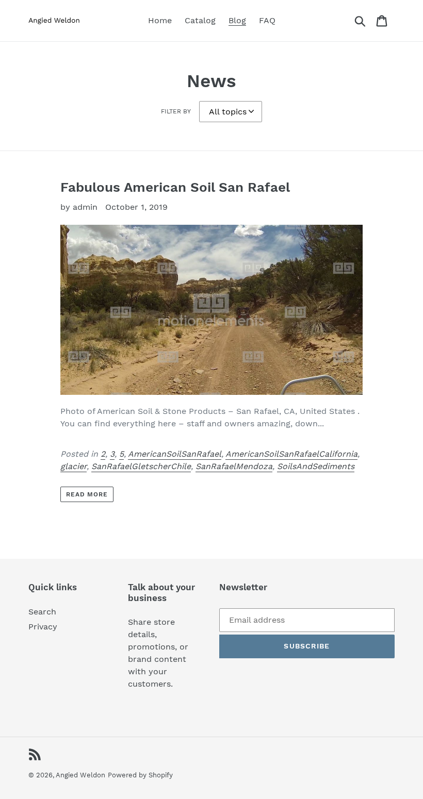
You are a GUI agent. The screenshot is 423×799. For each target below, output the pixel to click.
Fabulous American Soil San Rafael (175, 187)
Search (42, 612)
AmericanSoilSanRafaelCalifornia (291, 454)
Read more (87, 494)
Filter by (176, 111)
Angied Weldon (80, 775)
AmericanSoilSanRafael (174, 454)
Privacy (42, 626)
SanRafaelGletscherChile (141, 466)
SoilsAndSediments (315, 466)
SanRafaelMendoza (234, 466)
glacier (73, 466)
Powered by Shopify (140, 775)
